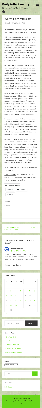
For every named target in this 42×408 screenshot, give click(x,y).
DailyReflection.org (15, 4)
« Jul (5, 313)
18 (15, 300)
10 (11, 296)
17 (11, 300)
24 (11, 305)
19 (20, 300)
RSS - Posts (8, 387)
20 (25, 300)
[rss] (3, 11)
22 (35, 300)
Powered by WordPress (14, 401)
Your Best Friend (11, 341)
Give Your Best (11, 337)
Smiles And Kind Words (14, 352)
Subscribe (31, 323)
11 (15, 296)
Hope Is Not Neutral (12, 345)
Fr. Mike (18, 23)
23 (6, 305)
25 (16, 305)
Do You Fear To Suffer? (13, 349)
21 (30, 300)
